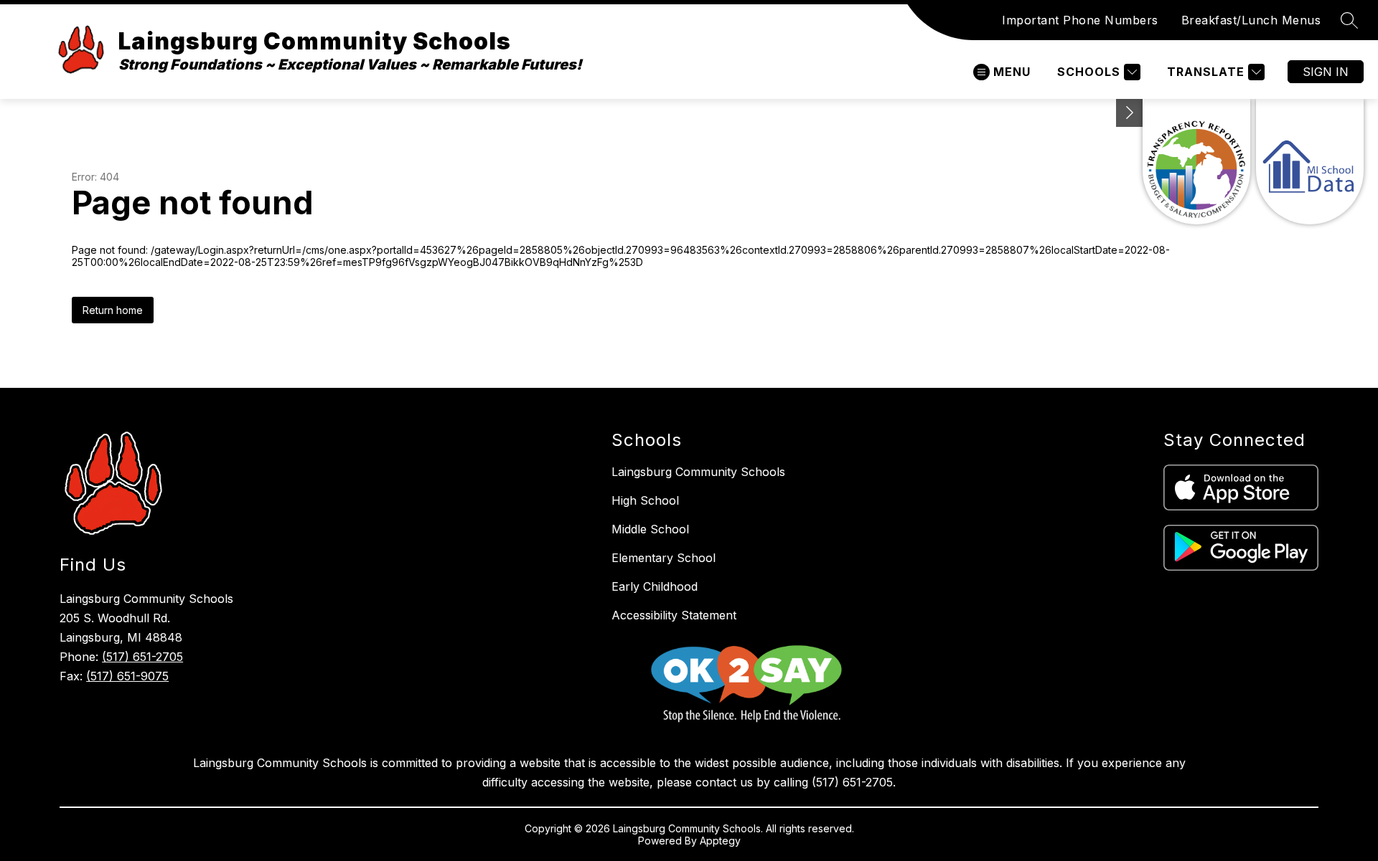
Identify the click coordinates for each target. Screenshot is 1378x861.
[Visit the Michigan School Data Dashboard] (1310, 161)
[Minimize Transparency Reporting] (1129, 113)
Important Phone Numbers (1080, 20)
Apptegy (720, 840)
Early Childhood (654, 586)
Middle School (650, 529)
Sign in (1326, 72)
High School (645, 500)
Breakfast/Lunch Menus (1251, 20)
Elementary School (663, 558)
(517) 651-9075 (127, 676)
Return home (113, 310)
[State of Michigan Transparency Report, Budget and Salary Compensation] (1196, 161)
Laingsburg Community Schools (698, 472)
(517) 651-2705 (142, 657)
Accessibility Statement (673, 615)
